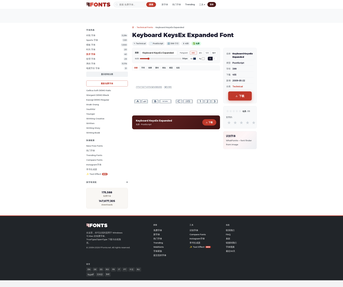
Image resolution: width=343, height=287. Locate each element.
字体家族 (157, 251)
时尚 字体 (90, 49)
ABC (193, 53)
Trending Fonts (94, 155)
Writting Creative (95, 118)
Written (90, 123)
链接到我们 (231, 242)
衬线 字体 (90, 35)
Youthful (90, 109)
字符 (143, 68)
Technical (237, 86)
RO (107, 269)
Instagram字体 (93, 164)
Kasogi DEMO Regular (97, 100)
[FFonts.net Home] (98, 4)
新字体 (165, 4)
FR (113, 269)
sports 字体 (92, 40)
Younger (90, 114)
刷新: (137, 52)
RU (138, 269)
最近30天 (230, 251)
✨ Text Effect (96, 174)
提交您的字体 (159, 255)
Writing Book (93, 132)
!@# (214, 53)
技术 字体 (90, 54)
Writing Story (93, 128)
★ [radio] (229, 122)
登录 (212, 4)
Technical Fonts (145, 27)
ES (101, 269)
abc (200, 53)
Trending (190, 4)
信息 (178, 68)
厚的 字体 (90, 63)
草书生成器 (91, 169)
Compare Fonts (94, 160)
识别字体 (194, 230)
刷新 (136, 68)
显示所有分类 (107, 74)
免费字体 (157, 230)
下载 (210, 122)
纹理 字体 (90, 59)
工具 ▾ (202, 4)
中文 (131, 269)
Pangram (184, 53)
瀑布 (157, 68)
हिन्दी (107, 274)
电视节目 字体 (93, 68)
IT (119, 269)
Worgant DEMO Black (97, 95)
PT (125, 269)
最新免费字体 (107, 83)
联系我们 (230, 230)
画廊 (150, 68)
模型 (171, 68)
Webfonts (158, 247)
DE (95, 269)
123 (207, 53)
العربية (91, 274)
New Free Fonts (94, 146)
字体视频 (230, 247)
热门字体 (176, 4)
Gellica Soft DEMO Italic (98, 90)
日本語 (100, 274)
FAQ (228, 234)
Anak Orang (92, 104)
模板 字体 (90, 44)
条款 (228, 238)
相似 (164, 68)
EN (89, 269)
